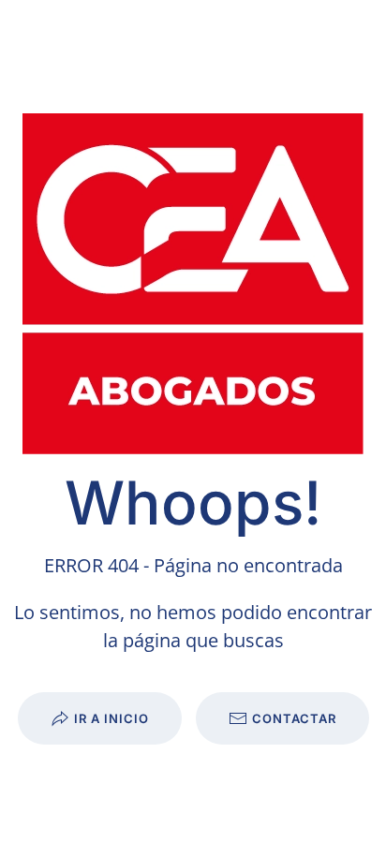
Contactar (294, 718)
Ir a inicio (111, 718)
